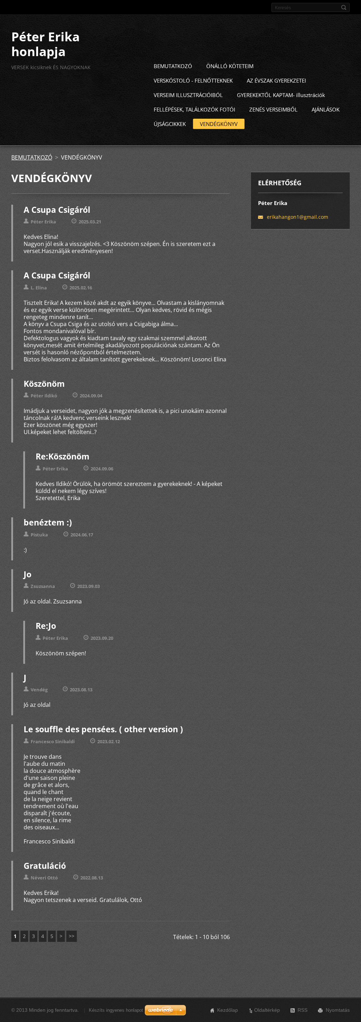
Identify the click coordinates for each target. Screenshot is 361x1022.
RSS (302, 1010)
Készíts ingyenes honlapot (116, 1010)
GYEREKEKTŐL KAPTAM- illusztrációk (281, 94)
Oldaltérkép (267, 1010)
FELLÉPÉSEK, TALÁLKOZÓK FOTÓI (194, 109)
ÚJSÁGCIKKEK (170, 123)
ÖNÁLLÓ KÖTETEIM (229, 66)
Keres (344, 7)
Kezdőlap (227, 1010)
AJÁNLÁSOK (325, 109)
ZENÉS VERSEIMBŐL (273, 109)
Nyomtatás (338, 1010)
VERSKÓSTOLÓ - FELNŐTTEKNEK (193, 80)
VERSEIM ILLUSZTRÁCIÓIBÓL (188, 94)
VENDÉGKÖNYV (219, 123)
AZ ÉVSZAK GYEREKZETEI (276, 80)
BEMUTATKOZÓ (173, 66)
